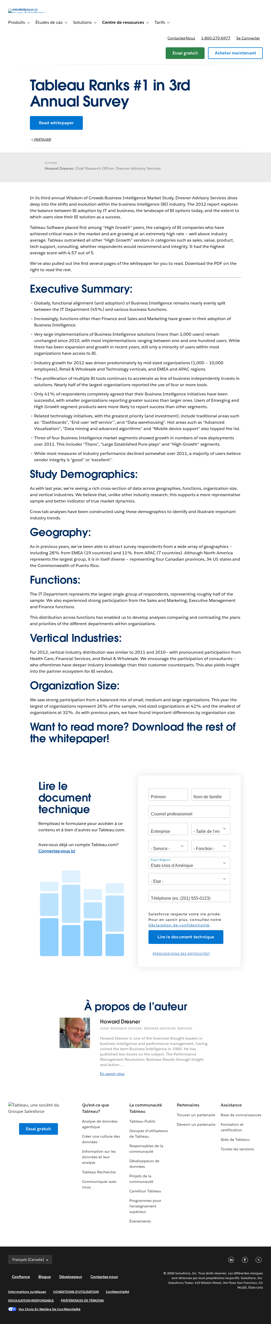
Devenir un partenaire (196, 1124)
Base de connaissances (241, 1115)
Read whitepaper (56, 123)
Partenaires (188, 1105)
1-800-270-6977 (216, 38)
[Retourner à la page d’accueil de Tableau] (28, 13)
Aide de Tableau (235, 1139)
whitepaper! (79, 738)
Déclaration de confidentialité (178, 925)
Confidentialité (117, 1291)
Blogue (44, 1276)
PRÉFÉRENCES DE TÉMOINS (82, 1300)
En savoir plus (112, 1073)
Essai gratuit (185, 53)
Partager (42, 139)
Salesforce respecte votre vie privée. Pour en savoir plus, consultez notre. (184, 920)
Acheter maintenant (235, 53)
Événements (140, 1221)
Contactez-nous (181, 38)
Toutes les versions (237, 1149)
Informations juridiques (27, 1291)
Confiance (21, 1276)
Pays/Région (161, 860)
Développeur (70, 1276)
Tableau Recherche (99, 1172)
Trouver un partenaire (196, 1115)
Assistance (231, 1105)
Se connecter (248, 38)
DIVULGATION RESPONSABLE (31, 1300)
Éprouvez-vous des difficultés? (181, 954)
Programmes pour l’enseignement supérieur (145, 1206)
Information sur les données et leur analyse (99, 1157)
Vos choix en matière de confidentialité (49, 1309)
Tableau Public (142, 1121)
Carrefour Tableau (145, 1191)
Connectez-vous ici (56, 851)
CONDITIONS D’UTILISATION (76, 1291)
